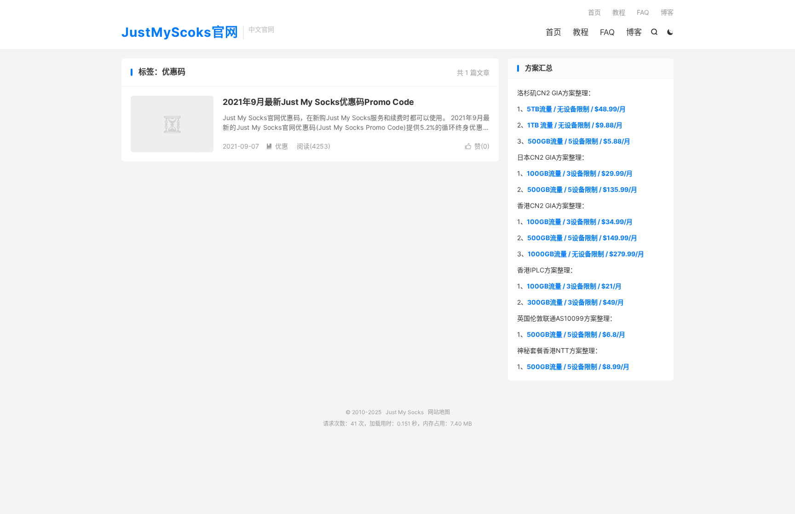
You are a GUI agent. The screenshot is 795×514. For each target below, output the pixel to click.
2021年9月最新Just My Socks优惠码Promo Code (318, 102)
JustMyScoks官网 (179, 32)
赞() (477, 146)
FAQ (607, 32)
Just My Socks (405, 412)
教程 (580, 32)
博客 (634, 32)
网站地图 (439, 412)
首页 (553, 32)
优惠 (277, 146)
